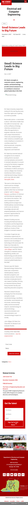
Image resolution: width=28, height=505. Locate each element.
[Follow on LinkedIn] (19, 474)
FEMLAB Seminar (7, 383)
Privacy (18, 501)
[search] (25, 1)
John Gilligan (8, 249)
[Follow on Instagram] (4, 474)
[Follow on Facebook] (15, 474)
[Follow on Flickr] (23, 474)
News (4, 23)
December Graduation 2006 (10, 380)
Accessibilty (12, 501)
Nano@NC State (9, 179)
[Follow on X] (8, 474)
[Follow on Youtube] (11, 474)
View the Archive (14, 353)
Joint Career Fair (7, 376)
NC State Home (7, 1)
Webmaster (6, 501)
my (22, 501)
